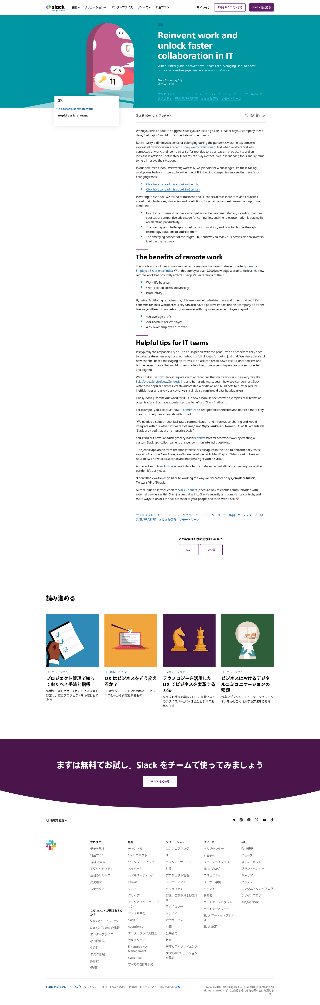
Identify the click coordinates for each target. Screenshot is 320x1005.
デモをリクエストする (230, 7)
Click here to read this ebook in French (172, 184)
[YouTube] (264, 820)
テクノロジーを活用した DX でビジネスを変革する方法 (189, 684)
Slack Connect (187, 490)
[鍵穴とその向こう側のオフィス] (247, 640)
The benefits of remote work (75, 109)
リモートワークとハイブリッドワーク (211, 94)
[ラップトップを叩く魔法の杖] (130, 640)
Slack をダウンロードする (61, 986)
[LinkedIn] (258, 115)
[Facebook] (252, 115)
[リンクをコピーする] (263, 115)
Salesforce (143, 382)
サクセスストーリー (171, 94)
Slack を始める (261, 7)
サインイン (204, 7)
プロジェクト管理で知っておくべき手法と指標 (70, 681)
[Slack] (55, 7)
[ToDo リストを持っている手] (72, 640)
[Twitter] (246, 115)
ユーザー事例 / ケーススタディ (237, 515)
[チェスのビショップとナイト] (189, 640)
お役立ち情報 (209, 98)
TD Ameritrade (190, 410)
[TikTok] (272, 820)
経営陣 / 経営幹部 (186, 98)
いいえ (211, 549)
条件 (104, 987)
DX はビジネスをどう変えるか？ (130, 681)
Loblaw (200, 438)
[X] (256, 820)
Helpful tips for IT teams (73, 115)
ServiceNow (159, 382)
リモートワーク (231, 98)
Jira (183, 382)
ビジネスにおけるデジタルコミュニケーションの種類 (245, 684)
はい (188, 549)
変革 (160, 23)
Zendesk (174, 382)
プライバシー (91, 987)
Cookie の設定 (118, 987)
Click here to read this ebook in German (173, 189)
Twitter (168, 466)
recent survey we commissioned (193, 147)
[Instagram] (241, 820)
